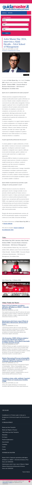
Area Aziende (5, 442)
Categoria (6, 27)
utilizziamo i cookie (7, 482)
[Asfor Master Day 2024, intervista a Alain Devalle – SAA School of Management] (16, 72)
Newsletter (4, 434)
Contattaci (4, 444)
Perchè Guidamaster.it (7, 439)
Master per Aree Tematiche (8, 427)
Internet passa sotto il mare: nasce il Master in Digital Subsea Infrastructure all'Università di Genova (15, 322)
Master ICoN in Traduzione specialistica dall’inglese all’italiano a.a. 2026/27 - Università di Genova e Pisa (15, 306)
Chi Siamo (4, 437)
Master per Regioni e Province (9, 430)
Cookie (4, 447)
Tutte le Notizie (26, 472)
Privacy (4, 449)
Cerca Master (7, 17)
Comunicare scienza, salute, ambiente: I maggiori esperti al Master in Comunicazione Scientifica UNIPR (16, 379)
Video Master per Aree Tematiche (10, 432)
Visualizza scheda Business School (11, 50)
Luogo (5, 22)
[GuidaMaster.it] (16, 6)
